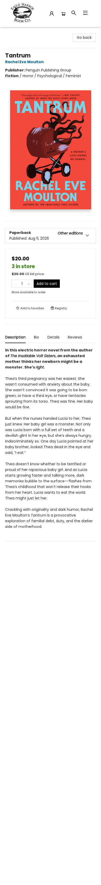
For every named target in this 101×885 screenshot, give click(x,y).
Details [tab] (53, 337)
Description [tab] (15, 337)
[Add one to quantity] (29, 283)
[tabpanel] (50, 444)
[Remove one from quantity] (15, 283)
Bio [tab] (36, 337)
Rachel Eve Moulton (24, 61)
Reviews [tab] (75, 337)
